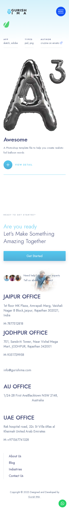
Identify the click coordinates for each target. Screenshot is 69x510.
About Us (15, 456)
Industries (15, 469)
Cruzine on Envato (50, 43)
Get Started (34, 256)
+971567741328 (18, 439)
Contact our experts (49, 275)
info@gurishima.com (17, 370)
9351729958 (15, 354)
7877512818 (15, 323)
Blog (12, 462)
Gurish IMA (34, 497)
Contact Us (16, 476)
